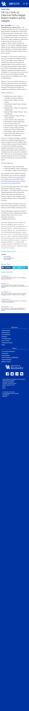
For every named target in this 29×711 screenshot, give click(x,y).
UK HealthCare (6, 334)
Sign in (4, 388)
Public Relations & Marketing (10, 357)
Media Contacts (6, 361)
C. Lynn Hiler (7, 25)
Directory (4, 396)
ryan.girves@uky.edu (9, 258)
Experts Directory (6, 359)
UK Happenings (6, 339)
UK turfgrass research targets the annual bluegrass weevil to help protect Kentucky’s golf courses (14, 286)
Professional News (7, 343)
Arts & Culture (6, 341)
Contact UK (5, 353)
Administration (6, 355)
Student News (5, 9)
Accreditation (5, 395)
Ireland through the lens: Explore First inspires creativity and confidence (14, 301)
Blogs (3, 345)
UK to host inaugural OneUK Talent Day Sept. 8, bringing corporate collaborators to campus (14, 294)
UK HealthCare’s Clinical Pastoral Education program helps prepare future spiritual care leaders (13, 309)
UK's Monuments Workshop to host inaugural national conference (13, 278)
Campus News (6, 330)
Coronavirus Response (8, 351)
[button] (26, 4)
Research (4, 336)
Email (3, 386)
